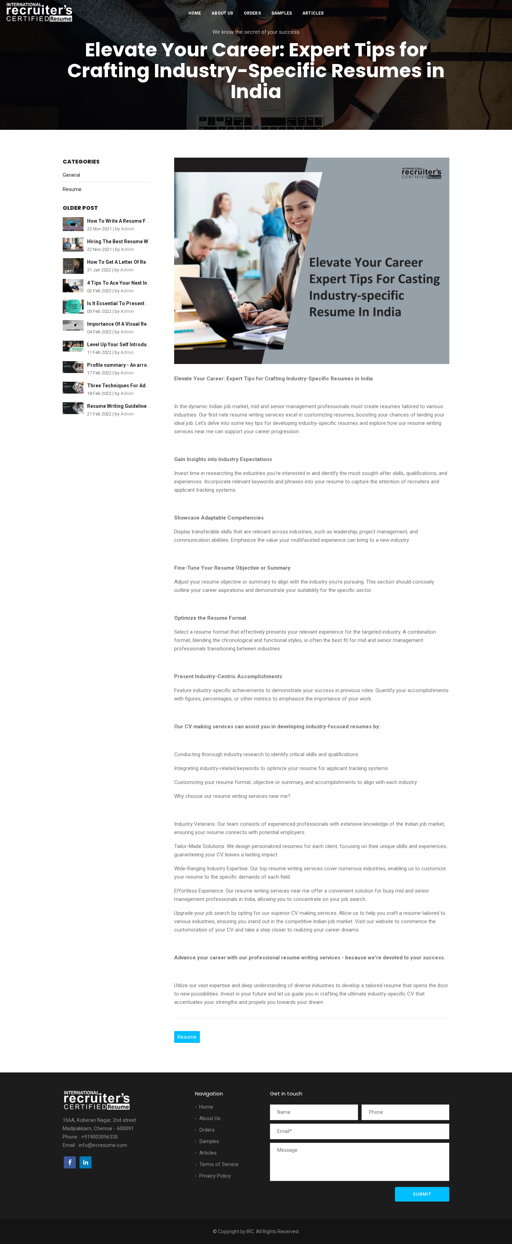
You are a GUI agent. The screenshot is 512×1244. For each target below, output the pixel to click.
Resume (72, 189)
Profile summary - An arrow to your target (135, 365)
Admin (127, 228)
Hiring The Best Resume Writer (122, 241)
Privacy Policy (215, 1176)
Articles (313, 13)
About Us (222, 13)
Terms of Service (219, 1164)
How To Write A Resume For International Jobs (140, 221)
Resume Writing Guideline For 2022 (127, 406)
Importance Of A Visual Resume (123, 324)
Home (194, 13)
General (71, 175)
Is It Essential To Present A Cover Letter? (134, 303)
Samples (281, 13)
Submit (422, 1194)
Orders (252, 13)
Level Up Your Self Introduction (122, 344)
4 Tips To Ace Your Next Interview (125, 283)
